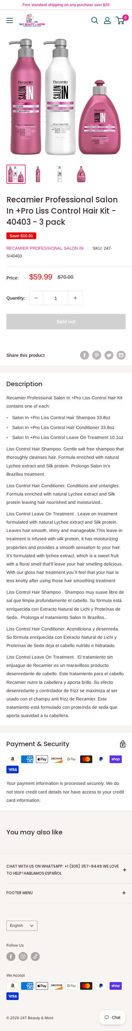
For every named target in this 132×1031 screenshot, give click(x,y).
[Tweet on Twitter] (108, 354)
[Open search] (94, 20)
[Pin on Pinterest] (96, 354)
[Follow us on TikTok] (35, 956)
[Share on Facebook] (84, 354)
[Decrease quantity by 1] (36, 298)
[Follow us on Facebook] (10, 956)
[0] (120, 20)
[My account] (107, 20)
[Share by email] (121, 354)
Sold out (66, 321)
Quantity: (15, 298)
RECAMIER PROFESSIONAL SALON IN (44, 248)
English (16, 925)
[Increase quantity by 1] (75, 298)
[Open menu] (9, 20)
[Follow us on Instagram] (23, 956)
